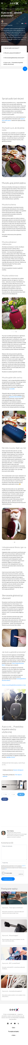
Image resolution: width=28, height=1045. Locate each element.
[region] (14, 83)
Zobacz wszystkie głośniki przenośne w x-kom (14, 685)
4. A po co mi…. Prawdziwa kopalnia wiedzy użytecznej (13, 63)
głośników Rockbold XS (15, 396)
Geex (2, 8)
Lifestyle (7, 8)
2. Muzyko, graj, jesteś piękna (11, 53)
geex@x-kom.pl (11, 757)
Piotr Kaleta (4, 23)
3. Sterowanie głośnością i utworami (13, 57)
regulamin (24, 865)
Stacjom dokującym (18, 770)
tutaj (6, 868)
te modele (12, 388)
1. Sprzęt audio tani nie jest (10, 48)
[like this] (25, 23)
